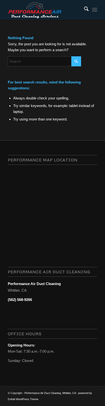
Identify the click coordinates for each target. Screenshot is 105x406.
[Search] (84, 10)
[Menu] (94, 10)
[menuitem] (84, 10)
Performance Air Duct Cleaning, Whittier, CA (50, 393)
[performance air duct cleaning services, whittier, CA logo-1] (43, 10)
